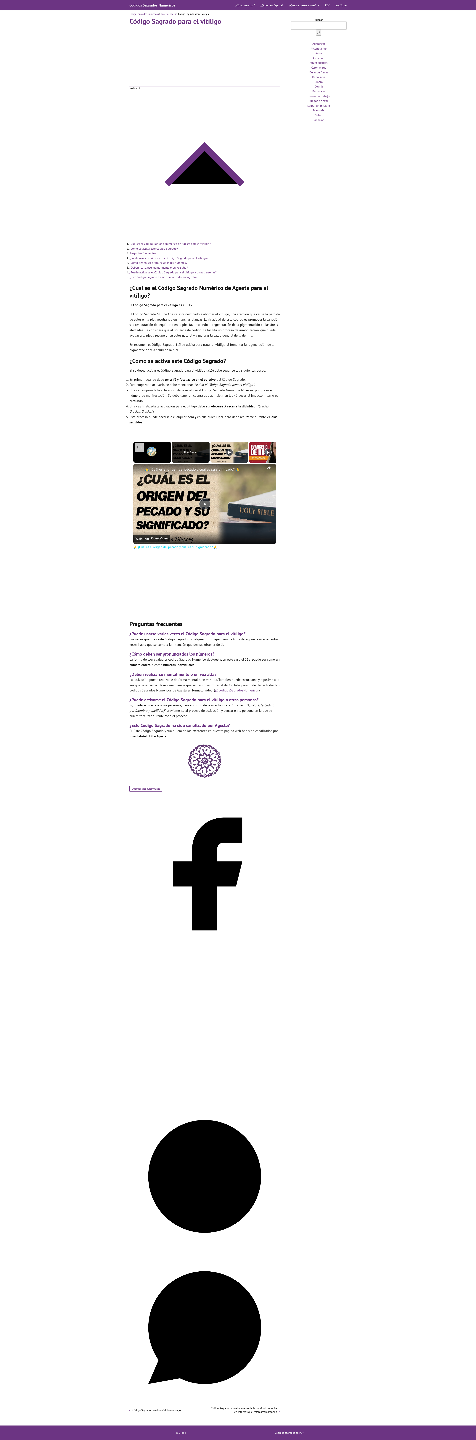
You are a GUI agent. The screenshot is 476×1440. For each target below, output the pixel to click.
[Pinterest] (204, 1250)
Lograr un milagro (318, 105)
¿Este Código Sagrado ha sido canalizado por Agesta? (163, 277)
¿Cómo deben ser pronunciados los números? (158, 263)
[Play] (229, 452)
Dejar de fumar (318, 72)
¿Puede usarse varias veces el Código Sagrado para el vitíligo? (168, 258)
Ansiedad (318, 58)
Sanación (318, 120)
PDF (327, 5)
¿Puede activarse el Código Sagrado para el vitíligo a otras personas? (173, 272)
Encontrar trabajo (319, 96)
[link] (139, 469)
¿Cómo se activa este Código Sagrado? (153, 248)
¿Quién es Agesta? (271, 5)
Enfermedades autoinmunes (145, 788)
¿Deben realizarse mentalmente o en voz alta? (158, 267)
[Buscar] (318, 33)
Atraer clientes (319, 62)
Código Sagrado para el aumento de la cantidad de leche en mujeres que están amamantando (243, 1410)
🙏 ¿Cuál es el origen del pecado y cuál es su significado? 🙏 (192, 469)
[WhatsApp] (204, 1402)
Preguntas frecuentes (142, 253)
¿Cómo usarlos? (245, 5)
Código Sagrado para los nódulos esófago (156, 1410)
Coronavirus (318, 67)
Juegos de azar (318, 101)
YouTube (341, 5)
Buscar (318, 20)
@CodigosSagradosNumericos (237, 690)
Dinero (318, 82)
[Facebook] (204, 948)
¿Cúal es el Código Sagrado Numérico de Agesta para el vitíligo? (170, 244)
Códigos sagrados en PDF (289, 1432)
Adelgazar (318, 44)
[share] (268, 467)
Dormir (318, 86)
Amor (318, 53)
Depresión (318, 77)
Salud (318, 115)
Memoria (318, 110)
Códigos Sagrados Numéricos (152, 5)
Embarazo (318, 91)
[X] (204, 1099)
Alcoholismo (319, 48)
